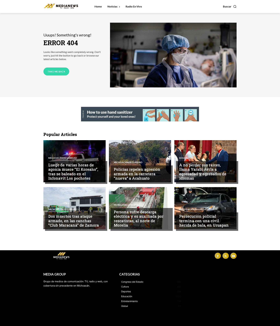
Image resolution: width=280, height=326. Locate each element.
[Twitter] (225, 256)
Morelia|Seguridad (126, 205)
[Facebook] (218, 256)
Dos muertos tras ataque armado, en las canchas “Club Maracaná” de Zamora (73, 221)
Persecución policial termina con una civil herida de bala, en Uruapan (204, 221)
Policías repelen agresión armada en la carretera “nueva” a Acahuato (137, 174)
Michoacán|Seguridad (62, 158)
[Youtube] (233, 256)
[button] (230, 6)
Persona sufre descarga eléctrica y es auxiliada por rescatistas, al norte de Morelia (138, 218)
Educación (186, 158)
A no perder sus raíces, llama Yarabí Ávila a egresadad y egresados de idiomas (202, 172)
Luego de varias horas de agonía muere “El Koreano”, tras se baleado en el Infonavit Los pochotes (73, 172)
